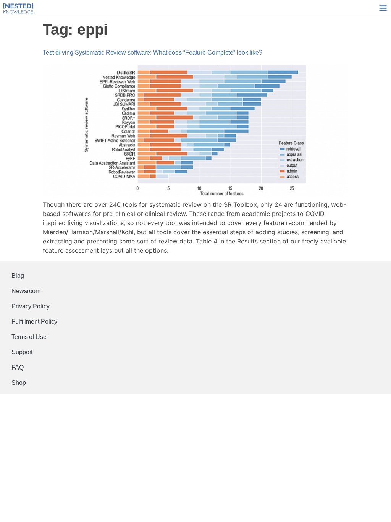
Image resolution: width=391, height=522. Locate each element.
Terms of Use (29, 337)
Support (21, 352)
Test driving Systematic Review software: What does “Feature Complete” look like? (152, 52)
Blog (17, 275)
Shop (18, 382)
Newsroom (25, 291)
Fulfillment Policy (34, 321)
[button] (382, 8)
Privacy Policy (30, 306)
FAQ (17, 367)
